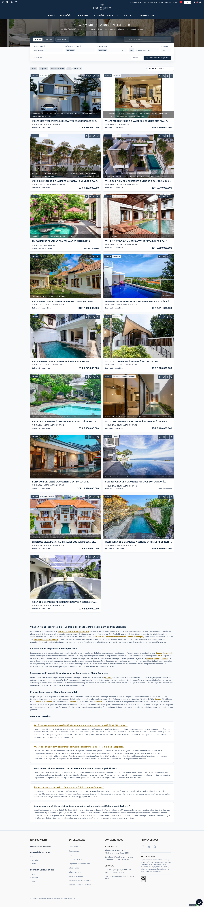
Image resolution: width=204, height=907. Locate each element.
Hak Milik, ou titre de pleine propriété (73, 631)
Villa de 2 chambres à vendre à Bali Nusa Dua (131, 361)
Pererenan (48, 702)
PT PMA (108, 677)
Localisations (102, 46)
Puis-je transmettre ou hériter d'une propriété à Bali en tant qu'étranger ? (69, 787)
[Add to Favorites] (98, 76)
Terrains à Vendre (76, 876)
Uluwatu (149, 658)
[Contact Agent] (90, 76)
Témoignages (74, 851)
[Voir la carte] (86, 76)
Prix (130, 46)
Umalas (38, 702)
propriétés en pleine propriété (46, 639)
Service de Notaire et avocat (80, 880)
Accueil (51, 15)
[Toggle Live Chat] (199, 902)
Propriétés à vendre (57, 69)
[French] (195, 2)
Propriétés (43, 69)
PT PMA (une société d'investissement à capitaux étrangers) (119, 636)
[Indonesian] (200, 2)
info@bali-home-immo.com (122, 857)
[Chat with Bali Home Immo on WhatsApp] (154, 847)
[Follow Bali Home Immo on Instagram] (148, 847)
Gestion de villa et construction (81, 885)
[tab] (37, 39)
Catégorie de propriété (73, 46)
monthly (123, 196)
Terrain (35, 860)
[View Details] (94, 76)
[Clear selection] (122, 50)
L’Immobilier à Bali (76, 859)
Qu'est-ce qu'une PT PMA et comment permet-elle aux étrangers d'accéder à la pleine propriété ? (79, 747)
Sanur (156, 658)
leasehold (43, 76)
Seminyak (168, 653)
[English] (197, 2)
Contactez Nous (148, 15)
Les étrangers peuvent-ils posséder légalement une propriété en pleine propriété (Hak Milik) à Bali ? (81, 725)
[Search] (16, 2)
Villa (69, 69)
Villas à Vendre (75, 872)
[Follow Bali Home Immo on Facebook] (142, 847)
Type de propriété (39, 46)
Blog (70, 855)
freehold (35, 76)
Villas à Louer (74, 868)
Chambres (164, 46)
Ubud (160, 656)
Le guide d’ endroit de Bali (79, 863)
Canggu (159, 653)
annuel (115, 196)
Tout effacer (38, 58)
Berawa (165, 658)
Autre (34, 864)
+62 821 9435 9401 (122, 860)
